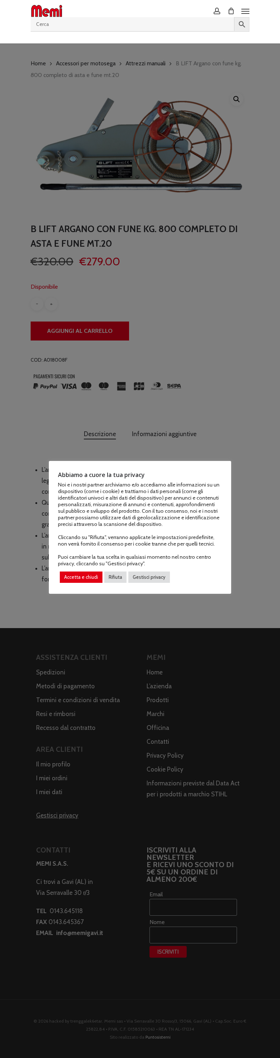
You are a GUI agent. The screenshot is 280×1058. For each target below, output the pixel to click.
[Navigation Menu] (245, 11)
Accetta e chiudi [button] (81, 577)
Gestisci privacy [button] (149, 577)
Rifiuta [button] (115, 577)
